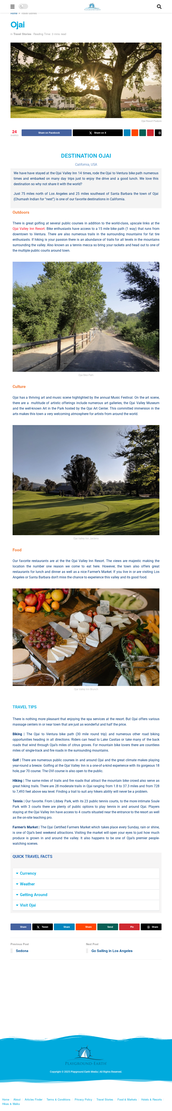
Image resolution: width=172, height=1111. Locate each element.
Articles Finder (33, 1099)
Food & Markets (127, 1099)
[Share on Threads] (158, 132)
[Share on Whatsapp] (142, 132)
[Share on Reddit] (135, 132)
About (17, 1099)
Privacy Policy (83, 1099)
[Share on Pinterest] (150, 132)
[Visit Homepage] (92, 6)
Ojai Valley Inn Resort (29, 229)
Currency (28, 873)
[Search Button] (159, 6)
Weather (27, 884)
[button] (86, 873)
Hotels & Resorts (151, 1099)
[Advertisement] (86, 995)
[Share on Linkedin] (127, 132)
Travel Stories (29, 13)
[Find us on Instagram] (93, 1088)
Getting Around (33, 894)
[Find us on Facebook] (78, 1088)
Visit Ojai (28, 905)
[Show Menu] (12, 6)
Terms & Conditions (58, 1099)
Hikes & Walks (11, 1104)
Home (13, 13)
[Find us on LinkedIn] (86, 1088)
